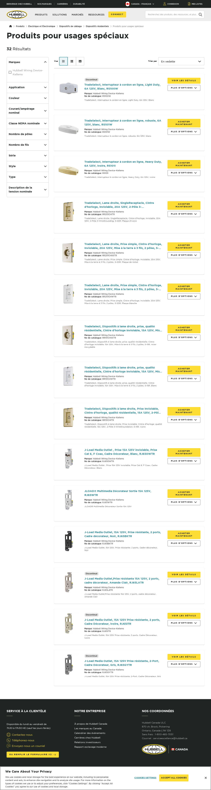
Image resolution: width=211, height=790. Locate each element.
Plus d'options (182, 88)
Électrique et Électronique (41, 26)
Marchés (77, 14)
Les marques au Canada (88, 728)
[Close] (205, 777)
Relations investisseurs (87, 742)
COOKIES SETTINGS (145, 778)
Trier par (152, 61)
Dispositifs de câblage (70, 26)
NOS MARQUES (44, 4)
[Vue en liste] (63, 61)
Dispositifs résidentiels (97, 26)
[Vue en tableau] (80, 61)
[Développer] (45, 88)
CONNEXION (173, 4)
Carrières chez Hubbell (87, 737)
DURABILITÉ (79, 4)
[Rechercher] (200, 14)
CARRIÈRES (62, 4)
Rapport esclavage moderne (90, 747)
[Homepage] (11, 26)
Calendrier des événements (89, 733)
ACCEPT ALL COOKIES (173, 778)
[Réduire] (45, 62)
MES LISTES (197, 4)
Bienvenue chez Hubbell (19, 4)
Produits (20, 26)
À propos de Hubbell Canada (90, 723)
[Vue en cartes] (72, 61)
